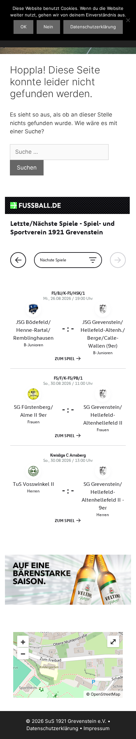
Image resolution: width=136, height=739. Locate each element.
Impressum (97, 728)
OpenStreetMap (105, 694)
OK (23, 26)
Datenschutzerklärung (52, 728)
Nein (48, 26)
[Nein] (127, 20)
